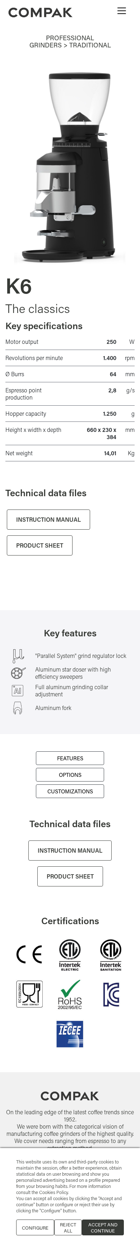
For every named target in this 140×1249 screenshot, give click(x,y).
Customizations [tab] (70, 791)
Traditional (90, 45)
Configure (35, 1228)
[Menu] (122, 11)
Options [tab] (70, 774)
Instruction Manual (48, 519)
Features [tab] (70, 758)
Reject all (68, 1227)
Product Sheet (39, 545)
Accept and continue (102, 1227)
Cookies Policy (53, 1192)
